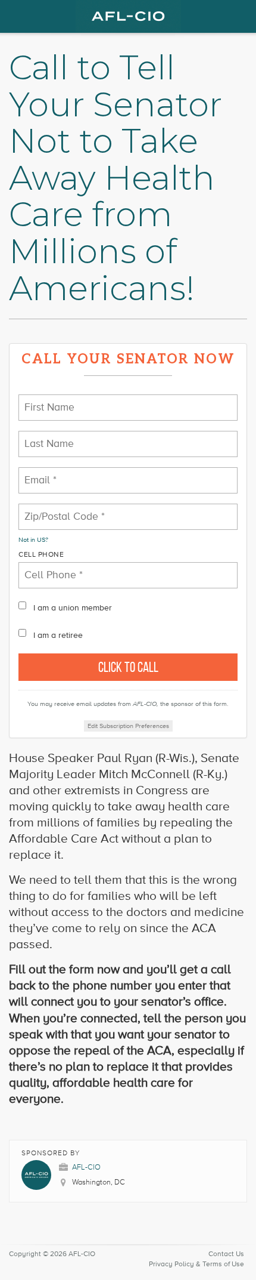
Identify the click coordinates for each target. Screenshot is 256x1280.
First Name (45, 400)
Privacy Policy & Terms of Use (196, 1264)
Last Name (44, 436)
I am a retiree (58, 635)
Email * (38, 473)
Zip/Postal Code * (57, 509)
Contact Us (226, 1254)
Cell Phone (41, 554)
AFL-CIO (86, 1167)
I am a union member (72, 608)
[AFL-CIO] (128, 16)
